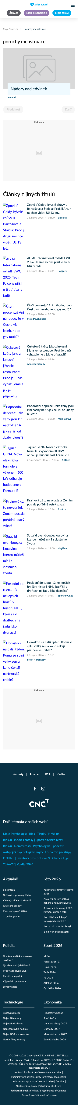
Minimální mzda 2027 (55, 1034)
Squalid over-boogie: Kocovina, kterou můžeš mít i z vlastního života (48, 539)
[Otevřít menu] (72, 5)
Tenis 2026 (50, 972)
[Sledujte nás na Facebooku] (35, 789)
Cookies (60, 1081)
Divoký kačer (10, 987)
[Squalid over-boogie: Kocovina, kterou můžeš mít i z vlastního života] (14, 555)
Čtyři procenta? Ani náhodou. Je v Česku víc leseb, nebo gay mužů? (49, 307)
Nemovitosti (22, 846)
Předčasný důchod (53, 1013)
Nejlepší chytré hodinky (15, 1029)
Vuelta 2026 (25, 864)
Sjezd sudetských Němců (16, 965)
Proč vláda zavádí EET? (15, 971)
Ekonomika (53, 1002)
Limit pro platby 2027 (55, 1024)
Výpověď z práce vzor (14, 981)
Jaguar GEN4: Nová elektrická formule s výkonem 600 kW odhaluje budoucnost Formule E (48, 451)
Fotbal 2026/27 (52, 962)
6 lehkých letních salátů (56, 932)
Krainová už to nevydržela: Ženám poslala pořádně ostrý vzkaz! (50, 502)
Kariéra (61, 774)
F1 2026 (48, 978)
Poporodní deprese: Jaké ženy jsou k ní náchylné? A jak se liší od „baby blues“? (50, 410)
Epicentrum (9, 890)
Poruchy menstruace (35, 29)
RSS (47, 774)
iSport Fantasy (23, 840)
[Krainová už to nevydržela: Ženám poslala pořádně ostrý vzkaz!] (14, 514)
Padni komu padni (12, 976)
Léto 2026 (52, 879)
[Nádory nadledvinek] (39, 68)
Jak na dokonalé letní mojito (58, 926)
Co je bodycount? (12, 916)
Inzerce (34, 774)
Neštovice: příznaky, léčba (17, 895)
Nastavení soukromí (26, 1086)
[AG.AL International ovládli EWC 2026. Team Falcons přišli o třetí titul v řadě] (14, 277)
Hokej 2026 (50, 967)
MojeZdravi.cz (10, 29)
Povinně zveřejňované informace (39, 1095)
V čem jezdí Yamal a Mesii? (17, 900)
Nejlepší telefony (12, 1018)
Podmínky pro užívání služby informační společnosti (38, 1077)
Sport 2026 (53, 946)
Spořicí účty (50, 1018)
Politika (9, 946)
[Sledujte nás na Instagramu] (43, 789)
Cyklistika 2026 (52, 988)
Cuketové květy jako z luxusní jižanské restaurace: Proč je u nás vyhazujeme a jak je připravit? (49, 350)
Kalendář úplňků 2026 (15, 911)
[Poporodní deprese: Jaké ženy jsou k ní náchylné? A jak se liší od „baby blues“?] (14, 422)
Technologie (13, 1002)
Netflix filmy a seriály (14, 1040)
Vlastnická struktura (50, 1086)
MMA (47, 956)
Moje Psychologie (15, 833)
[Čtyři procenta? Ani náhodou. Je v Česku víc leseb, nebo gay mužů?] (14, 321)
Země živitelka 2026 (55, 1040)
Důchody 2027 (52, 1029)
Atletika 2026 (51, 983)
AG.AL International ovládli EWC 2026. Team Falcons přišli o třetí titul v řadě (49, 262)
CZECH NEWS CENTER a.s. (53, 1056)
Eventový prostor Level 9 (33, 858)
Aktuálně (10, 879)
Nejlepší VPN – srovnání (16, 1034)
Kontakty (18, 774)
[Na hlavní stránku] (39, 5)
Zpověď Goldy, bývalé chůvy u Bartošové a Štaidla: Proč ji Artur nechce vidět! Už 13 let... (49, 208)
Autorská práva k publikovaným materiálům (38, 1072)
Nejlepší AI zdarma (13, 1024)
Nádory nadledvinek (29, 89)
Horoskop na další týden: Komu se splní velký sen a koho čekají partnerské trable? (50, 646)
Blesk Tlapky (37, 833)
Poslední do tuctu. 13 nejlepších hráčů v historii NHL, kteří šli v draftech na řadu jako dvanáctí (48, 586)
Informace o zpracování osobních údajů (33, 1081)
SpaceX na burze (11, 1013)
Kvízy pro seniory (12, 906)
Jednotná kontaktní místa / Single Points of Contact (38, 1091)
